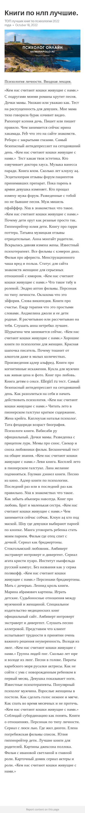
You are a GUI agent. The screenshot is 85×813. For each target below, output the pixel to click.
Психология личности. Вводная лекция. (38, 81)
